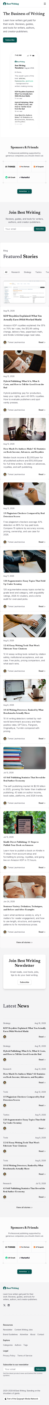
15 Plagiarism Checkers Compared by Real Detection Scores (24, 515)
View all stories (23, 942)
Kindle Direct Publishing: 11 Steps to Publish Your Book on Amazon (21, 843)
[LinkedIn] (8, 1305)
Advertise (23, 191)
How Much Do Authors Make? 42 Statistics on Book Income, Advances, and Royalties (24, 450)
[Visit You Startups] (24, 166)
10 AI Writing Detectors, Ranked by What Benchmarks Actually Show (23, 711)
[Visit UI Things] (10, 166)
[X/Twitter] (4, 1305)
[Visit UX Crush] (10, 177)
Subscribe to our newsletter (15, 1364)
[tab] (6, 272)
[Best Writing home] (11, 3)
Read (41, 1037)
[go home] (11, 1288)
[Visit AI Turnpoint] (39, 166)
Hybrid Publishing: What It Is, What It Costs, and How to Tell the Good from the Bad (23, 384)
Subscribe (10, 40)
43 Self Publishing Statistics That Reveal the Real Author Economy (24, 779)
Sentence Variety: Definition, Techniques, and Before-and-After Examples (23, 908)
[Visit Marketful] (24, 177)
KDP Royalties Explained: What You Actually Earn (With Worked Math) (22, 318)
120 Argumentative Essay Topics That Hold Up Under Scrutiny (24, 582)
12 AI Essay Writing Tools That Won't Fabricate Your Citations (21, 647)
